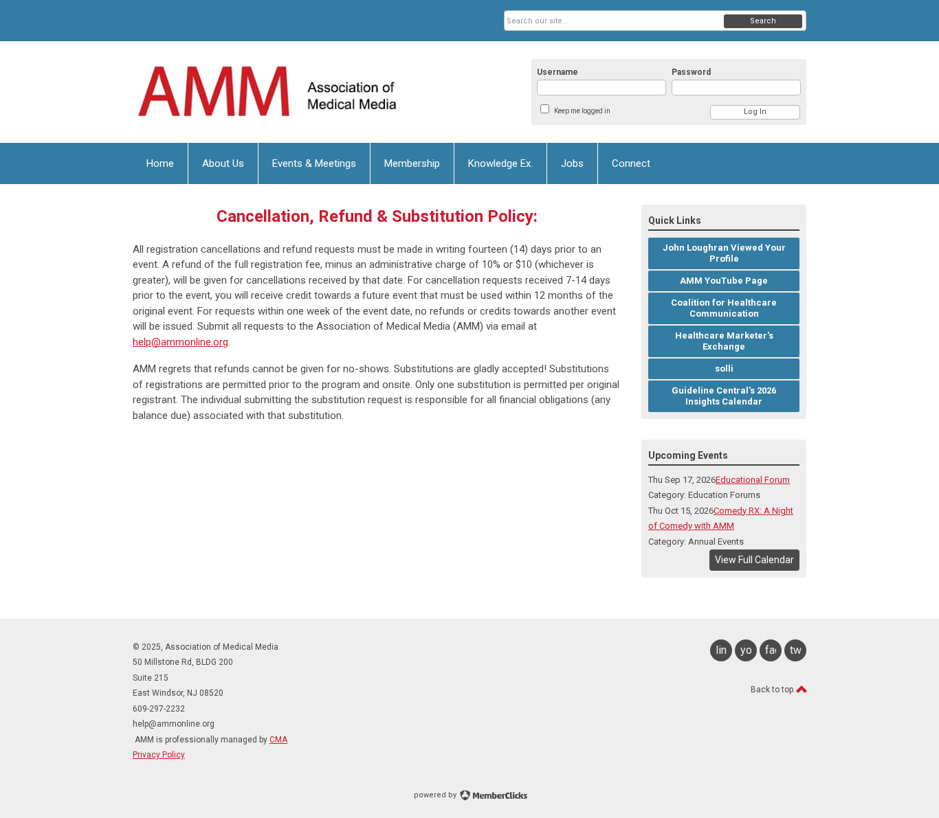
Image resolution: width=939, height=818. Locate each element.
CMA (278, 740)
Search (763, 20)
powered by (436, 795)
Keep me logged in (582, 111)
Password (691, 72)
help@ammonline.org (180, 342)
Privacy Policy (159, 755)
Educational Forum (753, 480)
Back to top (773, 689)
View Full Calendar (754, 559)
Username (557, 72)
